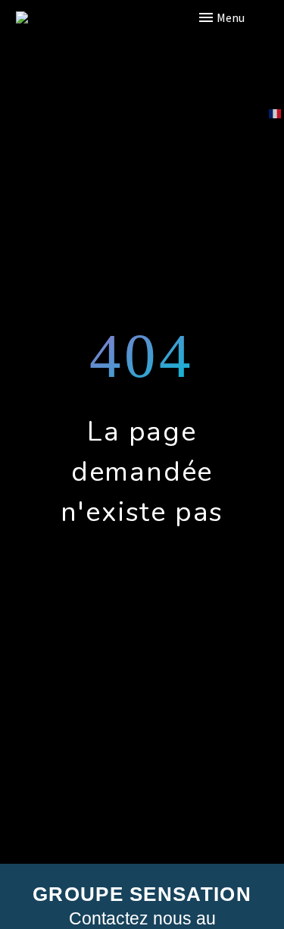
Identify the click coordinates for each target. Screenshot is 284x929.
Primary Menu (242, 17)
